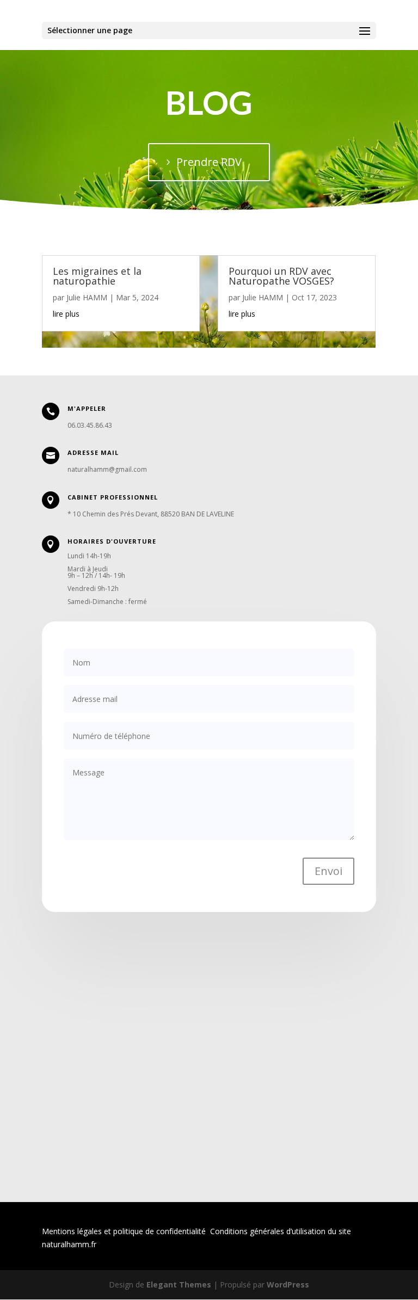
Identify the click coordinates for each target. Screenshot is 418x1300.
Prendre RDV (209, 162)
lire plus (66, 314)
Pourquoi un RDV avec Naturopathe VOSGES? (281, 275)
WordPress (288, 1284)
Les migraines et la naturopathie (97, 275)
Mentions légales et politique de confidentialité (124, 1231)
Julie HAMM (86, 297)
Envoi (328, 871)
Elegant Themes (178, 1284)
